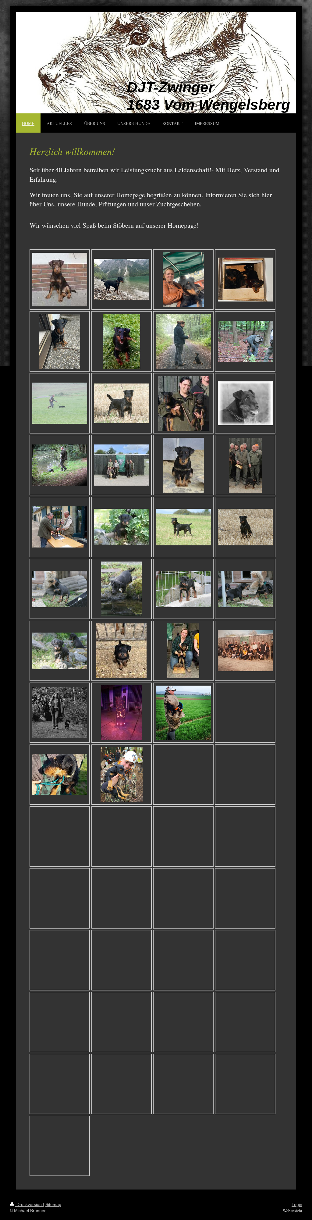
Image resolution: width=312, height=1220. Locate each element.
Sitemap (53, 1204)
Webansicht (292, 1211)
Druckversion (29, 1204)
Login (297, 1204)
